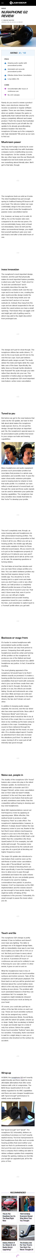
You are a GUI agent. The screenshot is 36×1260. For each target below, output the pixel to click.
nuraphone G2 (17, 1077)
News (3, 8)
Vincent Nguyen (8, 20)
